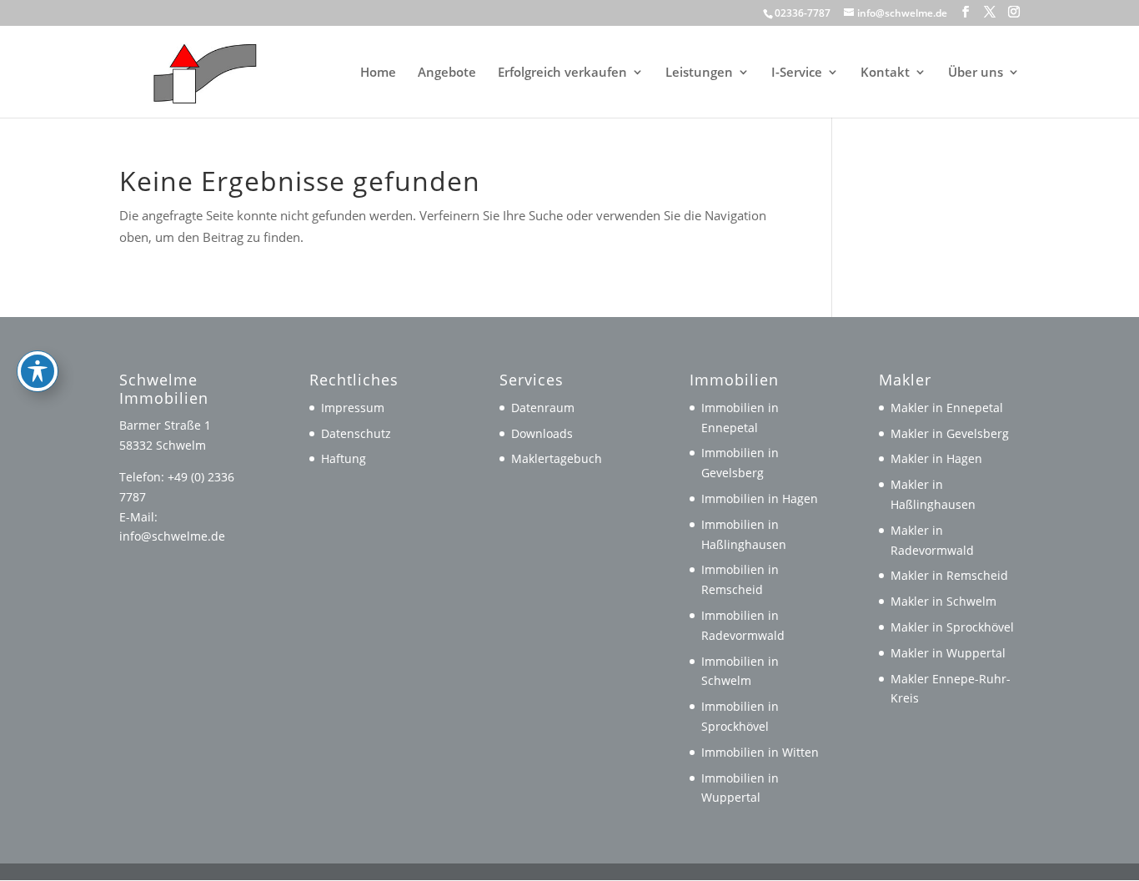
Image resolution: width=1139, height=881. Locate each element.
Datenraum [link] (543, 407)
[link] (198, 70)
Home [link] (378, 73)
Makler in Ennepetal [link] (947, 407)
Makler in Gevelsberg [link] (950, 433)
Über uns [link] (975, 73)
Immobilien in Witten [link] (760, 752)
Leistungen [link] (699, 73)
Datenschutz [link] (356, 433)
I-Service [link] (796, 73)
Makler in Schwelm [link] (943, 601)
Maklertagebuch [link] (556, 458)
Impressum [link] (352, 407)
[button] (965, 12)
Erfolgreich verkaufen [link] (562, 73)
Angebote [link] (447, 73)
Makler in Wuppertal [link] (948, 653)
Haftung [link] (343, 458)
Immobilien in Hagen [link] (759, 498)
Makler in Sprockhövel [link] (952, 627)
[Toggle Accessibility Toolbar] (38, 371)
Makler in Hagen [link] (936, 458)
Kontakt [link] (885, 73)
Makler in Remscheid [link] (949, 575)
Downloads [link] (542, 433)
